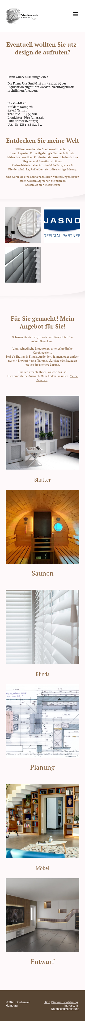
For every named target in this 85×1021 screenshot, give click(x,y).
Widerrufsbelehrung (65, 1002)
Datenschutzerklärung (65, 1009)
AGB (47, 1002)
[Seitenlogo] (23, 16)
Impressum (71, 1005)
